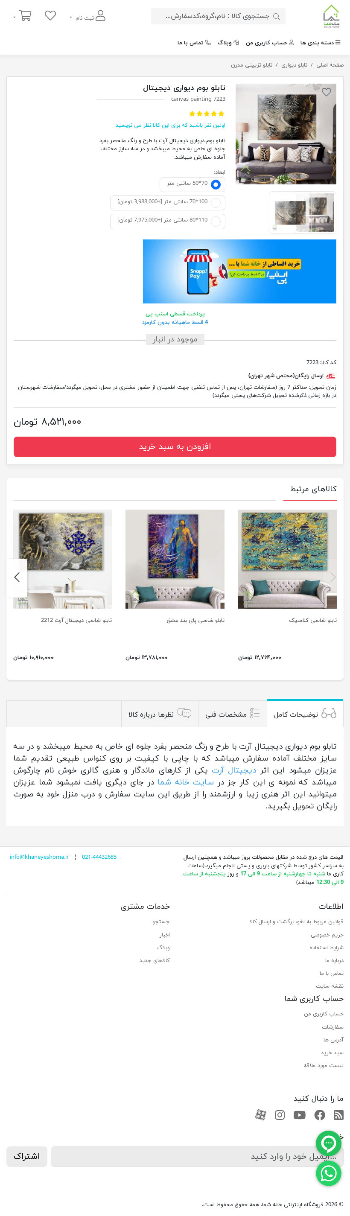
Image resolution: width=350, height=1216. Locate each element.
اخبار (165, 935)
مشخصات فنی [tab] (226, 715)
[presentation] (333, 578)
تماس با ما (191, 43)
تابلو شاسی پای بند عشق (196, 620)
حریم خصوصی (327, 935)
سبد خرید (332, 1053)
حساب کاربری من (266, 43)
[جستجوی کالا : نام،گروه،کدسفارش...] (277, 16)
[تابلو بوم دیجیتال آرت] (286, 134)
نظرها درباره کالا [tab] (151, 715)
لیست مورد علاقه (323, 1066)
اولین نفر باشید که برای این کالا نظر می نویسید (170, 125)
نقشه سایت (330, 986)
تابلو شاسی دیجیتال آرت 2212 (76, 620)
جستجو (161, 922)
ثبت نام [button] (85, 18)
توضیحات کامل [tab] (296, 715)
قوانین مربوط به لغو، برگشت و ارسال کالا (297, 922)
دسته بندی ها (317, 43)
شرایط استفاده (326, 948)
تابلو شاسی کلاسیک (313, 620)
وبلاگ (225, 43)
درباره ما (334, 961)
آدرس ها (334, 1040)
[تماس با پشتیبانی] (328, 1173)
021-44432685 (99, 857)
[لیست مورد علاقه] (50, 16)
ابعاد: (219, 172)
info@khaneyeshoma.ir (39, 857)
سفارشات (333, 1027)
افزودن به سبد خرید (175, 447)
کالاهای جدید (155, 961)
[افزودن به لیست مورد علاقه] (326, 94)
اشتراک (27, 1157)
